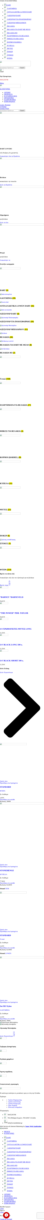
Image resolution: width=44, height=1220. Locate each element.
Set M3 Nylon (6, 1006)
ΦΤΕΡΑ (2, 791)
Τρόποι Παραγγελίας (15, 1100)
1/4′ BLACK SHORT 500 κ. (12, 661)
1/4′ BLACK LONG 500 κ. (11, 645)
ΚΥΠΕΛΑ (3, 874)
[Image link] (10, 1089)
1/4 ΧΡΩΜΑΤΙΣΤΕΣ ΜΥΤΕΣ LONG (16, 629)
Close (2, 1208)
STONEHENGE (7, 870)
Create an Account (6, 1219)
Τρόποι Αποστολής (14, 1102)
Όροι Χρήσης (12, 1105)
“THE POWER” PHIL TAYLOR (14, 613)
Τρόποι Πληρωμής (14, 1103)
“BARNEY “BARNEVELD (11, 597)
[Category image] (10, 269)
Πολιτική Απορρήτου (15, 1107)
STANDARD (5, 787)
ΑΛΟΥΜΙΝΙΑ (5, 1010)
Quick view (4, 781)
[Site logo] (15, 66)
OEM (7, 888)
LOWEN (8, 953)
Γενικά (2, 939)
